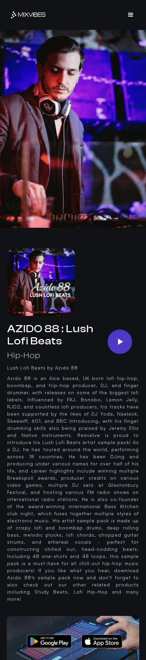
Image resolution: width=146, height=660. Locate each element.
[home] (28, 15)
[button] (131, 15)
